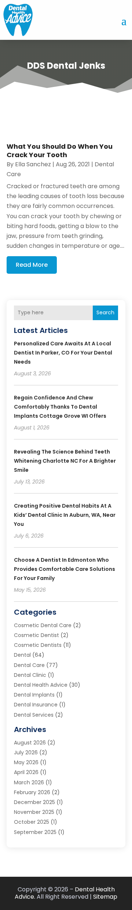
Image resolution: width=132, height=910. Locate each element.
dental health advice (40, 685)
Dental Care (29, 665)
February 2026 (32, 792)
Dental (22, 655)
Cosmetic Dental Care (43, 625)
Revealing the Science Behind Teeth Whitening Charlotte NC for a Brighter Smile (65, 461)
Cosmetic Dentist (36, 635)
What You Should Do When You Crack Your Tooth (60, 150)
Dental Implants (34, 694)
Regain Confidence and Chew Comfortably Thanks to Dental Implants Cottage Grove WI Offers (60, 407)
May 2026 (26, 762)
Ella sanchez (33, 164)
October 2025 (31, 822)
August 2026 (30, 742)
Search (105, 312)
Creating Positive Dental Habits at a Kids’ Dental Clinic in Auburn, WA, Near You (64, 515)
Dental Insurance (36, 704)
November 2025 (34, 812)
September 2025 (35, 832)
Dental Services (34, 714)
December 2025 (34, 802)
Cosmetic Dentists (38, 645)
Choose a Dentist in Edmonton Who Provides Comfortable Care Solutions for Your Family (64, 569)
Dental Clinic (30, 675)
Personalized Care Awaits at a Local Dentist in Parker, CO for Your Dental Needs (63, 352)
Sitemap (105, 896)
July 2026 (26, 752)
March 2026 (29, 782)
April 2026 (26, 772)
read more (32, 265)
